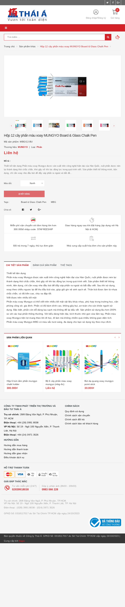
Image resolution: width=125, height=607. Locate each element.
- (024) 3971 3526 (45, 507)
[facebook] (113, 2)
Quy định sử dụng (74, 411)
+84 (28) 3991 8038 (21, 422)
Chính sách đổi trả (75, 419)
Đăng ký (102, 18)
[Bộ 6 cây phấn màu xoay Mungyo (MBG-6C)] (62, 361)
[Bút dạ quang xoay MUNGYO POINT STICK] (101, 361)
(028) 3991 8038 (26, 507)
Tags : (6, 202)
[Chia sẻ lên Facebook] (23, 209)
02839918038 (20, 489)
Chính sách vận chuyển (77, 415)
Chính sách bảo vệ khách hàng (81, 423)
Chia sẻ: (8, 210)
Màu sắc (8, 183)
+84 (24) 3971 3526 (21, 434)
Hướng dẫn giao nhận (15, 453)
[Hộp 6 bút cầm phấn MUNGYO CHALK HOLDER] (24, 361)
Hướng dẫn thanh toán (16, 449)
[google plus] (118, 2)
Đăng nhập (91, 18)
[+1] (39, 209)
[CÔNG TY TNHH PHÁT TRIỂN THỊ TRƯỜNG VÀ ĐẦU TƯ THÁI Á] (42, 14)
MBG (53, 202)
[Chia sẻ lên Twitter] (31, 209)
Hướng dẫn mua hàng (16, 445)
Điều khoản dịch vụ (14, 457)
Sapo (22, 541)
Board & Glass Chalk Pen (33, 202)
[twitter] (107, 2)
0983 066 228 (50, 489)
